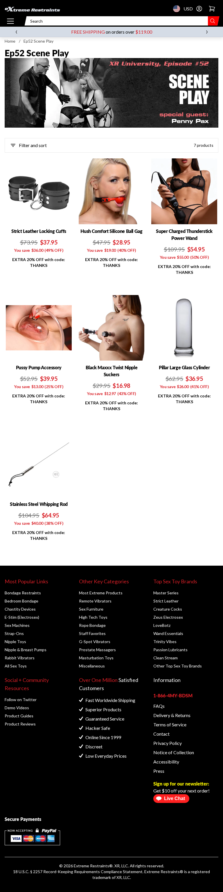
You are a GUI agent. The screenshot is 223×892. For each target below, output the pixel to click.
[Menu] (10, 21)
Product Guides (19, 715)
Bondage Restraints (23, 592)
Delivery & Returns (171, 715)
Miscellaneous (92, 665)
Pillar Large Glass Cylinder (184, 367)
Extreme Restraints (91, 865)
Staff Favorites (92, 633)
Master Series (166, 592)
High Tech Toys (93, 617)
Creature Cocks (167, 609)
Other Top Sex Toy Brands (177, 665)
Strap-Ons (14, 633)
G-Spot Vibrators (94, 641)
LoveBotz (161, 625)
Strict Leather (166, 600)
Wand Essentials (168, 633)
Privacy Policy (167, 743)
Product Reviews (20, 723)
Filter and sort (33, 145)
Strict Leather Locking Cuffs (38, 231)
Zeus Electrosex (168, 617)
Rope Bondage (92, 625)
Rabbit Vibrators (20, 657)
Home (10, 41)
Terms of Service (169, 724)
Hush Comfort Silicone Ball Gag (111, 231)
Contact (161, 734)
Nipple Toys (15, 641)
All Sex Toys (16, 665)
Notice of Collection (173, 752)
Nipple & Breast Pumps (25, 649)
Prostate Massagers (97, 649)
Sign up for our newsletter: (181, 783)
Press (158, 771)
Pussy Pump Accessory (39, 367)
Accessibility (166, 761)
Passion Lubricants (170, 649)
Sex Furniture (91, 609)
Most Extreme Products (101, 592)
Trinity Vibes (165, 641)
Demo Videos (17, 707)
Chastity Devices (20, 609)
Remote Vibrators (95, 600)
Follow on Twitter (21, 699)
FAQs (159, 706)
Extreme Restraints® (163, 871)
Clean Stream (165, 657)
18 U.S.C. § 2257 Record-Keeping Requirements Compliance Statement (78, 871)
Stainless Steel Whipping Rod (39, 504)
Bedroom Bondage (21, 600)
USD (178, 8)
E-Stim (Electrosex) (22, 617)
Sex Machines (17, 625)
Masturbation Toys (96, 657)
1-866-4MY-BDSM (173, 695)
